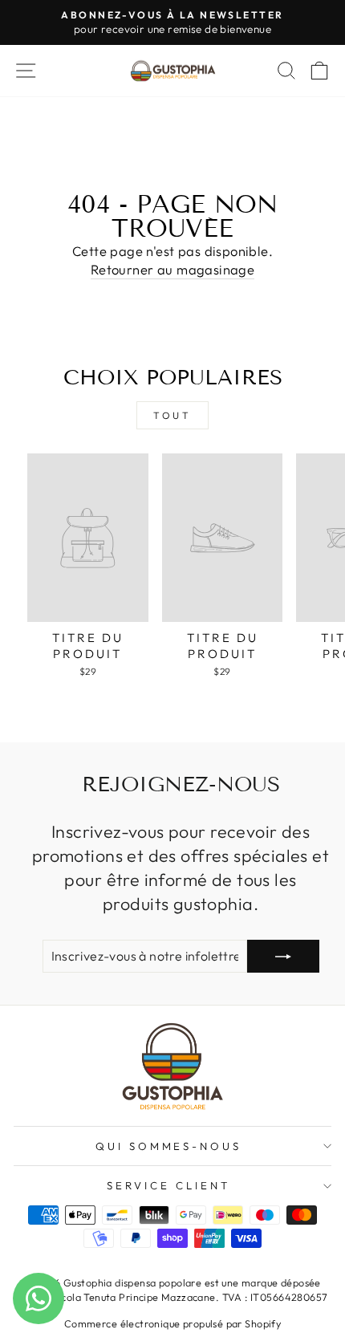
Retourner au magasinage (173, 269)
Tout (172, 415)
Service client (168, 1185)
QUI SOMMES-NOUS (168, 1146)
